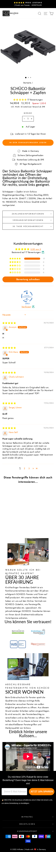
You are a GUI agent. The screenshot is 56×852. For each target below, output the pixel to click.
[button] (20, 99)
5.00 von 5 (35, 249)
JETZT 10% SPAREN (41, 791)
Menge (28, 113)
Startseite (27, 82)
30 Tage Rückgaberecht (28, 226)
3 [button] (29, 468)
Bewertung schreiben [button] (28, 279)
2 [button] (24, 468)
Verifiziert (26, 306)
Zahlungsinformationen (28, 214)
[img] (9, 323)
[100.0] (27, 296)
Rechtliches (27, 824)
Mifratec (27, 817)
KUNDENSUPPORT (27, 831)
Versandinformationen (28, 220)
